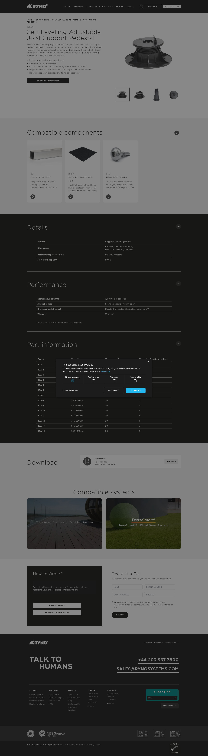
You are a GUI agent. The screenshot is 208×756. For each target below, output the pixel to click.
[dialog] (104, 378)
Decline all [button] (114, 390)
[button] (70, 390)
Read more (105, 371)
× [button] (148, 361)
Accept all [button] (135, 390)
